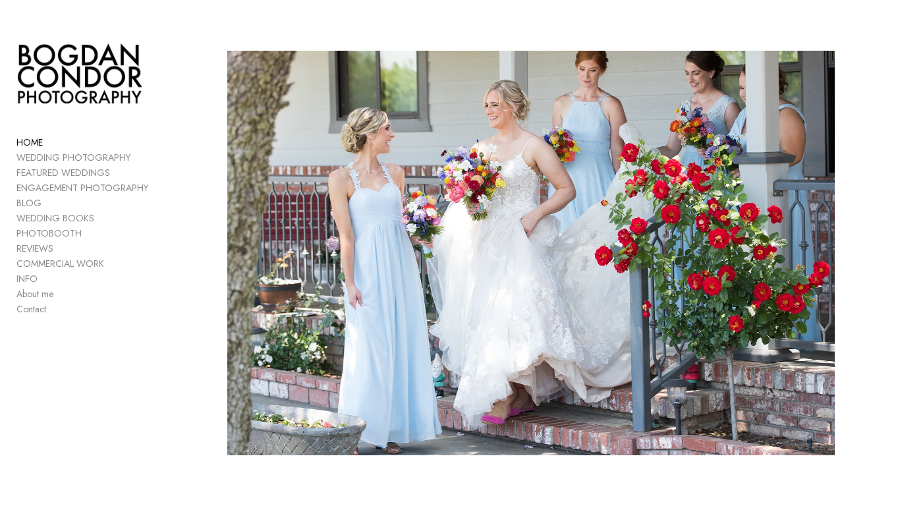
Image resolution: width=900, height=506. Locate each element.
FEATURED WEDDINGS (63, 172)
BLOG (29, 203)
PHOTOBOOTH (49, 233)
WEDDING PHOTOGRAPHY (73, 157)
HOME (29, 142)
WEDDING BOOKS (55, 218)
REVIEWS (34, 248)
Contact (31, 309)
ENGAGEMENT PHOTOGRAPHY (82, 187)
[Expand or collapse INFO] (46, 278)
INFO (27, 278)
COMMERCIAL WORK (60, 263)
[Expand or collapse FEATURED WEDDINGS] (119, 172)
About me (34, 293)
